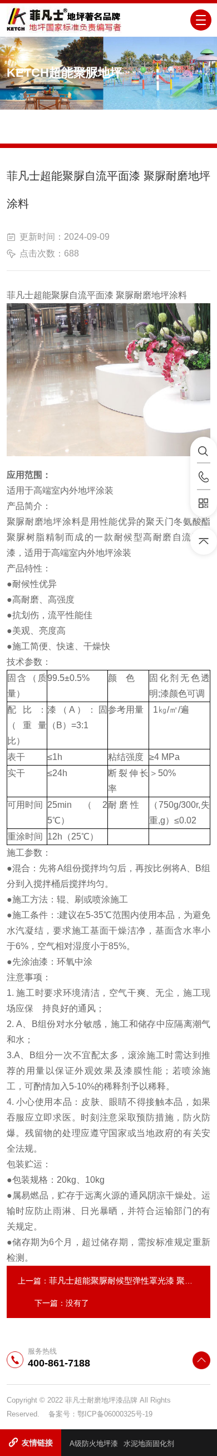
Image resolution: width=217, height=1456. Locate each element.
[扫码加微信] (203, 503)
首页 (69, 117)
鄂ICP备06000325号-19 (114, 1414)
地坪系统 (103, 117)
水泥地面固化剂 (149, 1443)
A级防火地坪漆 (94, 1443)
